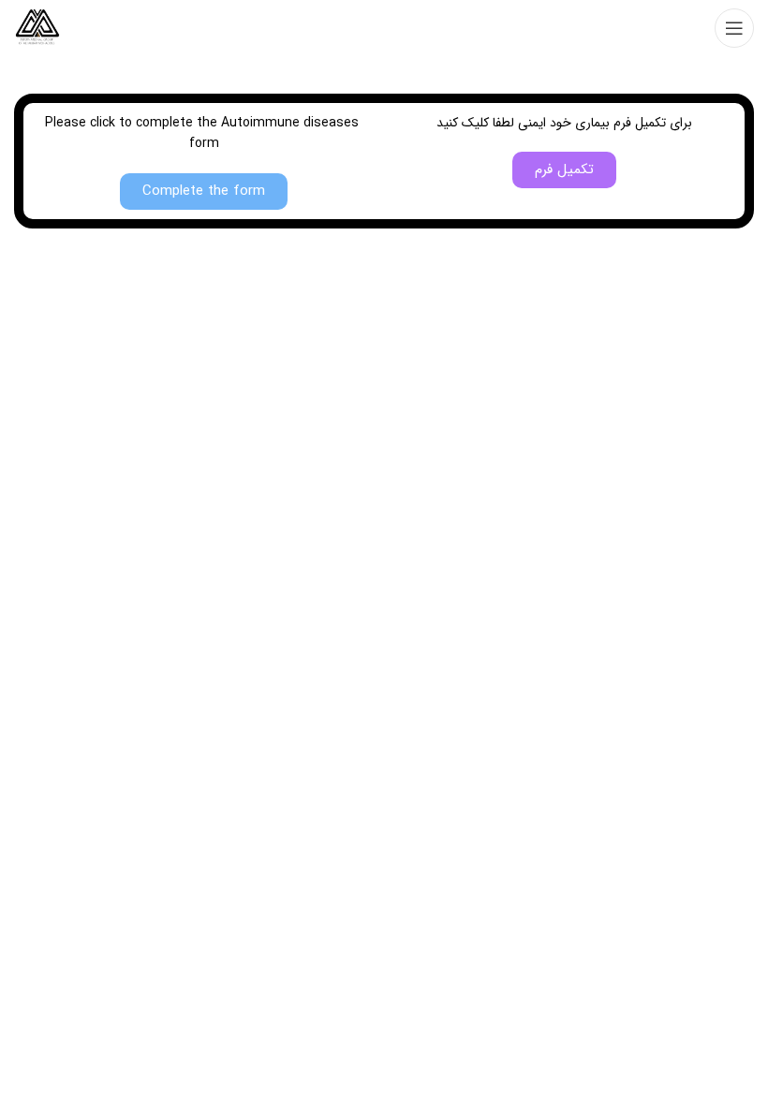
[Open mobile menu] (734, 28)
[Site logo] (37, 27)
